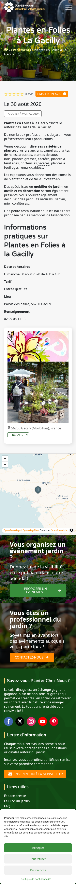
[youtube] (42, 721)
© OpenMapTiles (29, 530)
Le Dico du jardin (17, 801)
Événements (21, 50)
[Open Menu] (68, 7)
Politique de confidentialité (36, 879)
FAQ (7, 806)
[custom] (53, 721)
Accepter (38, 848)
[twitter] (19, 721)
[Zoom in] (5, 458)
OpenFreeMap (12, 530)
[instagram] (31, 721)
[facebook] (8, 721)
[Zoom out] (5, 464)
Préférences (38, 870)
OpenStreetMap (59, 530)
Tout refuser (38, 859)
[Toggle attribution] (71, 530)
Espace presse (15, 796)
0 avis (29, 94)
